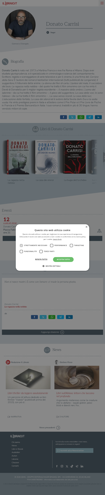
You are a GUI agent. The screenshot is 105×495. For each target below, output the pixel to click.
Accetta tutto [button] (63, 259)
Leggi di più (57, 239)
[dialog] (52, 247)
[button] (52, 266)
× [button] (86, 227)
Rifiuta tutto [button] (41, 259)
